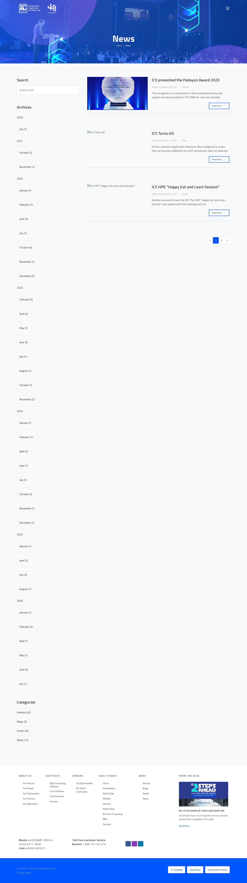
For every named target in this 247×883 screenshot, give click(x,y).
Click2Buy (195, 870)
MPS (105, 819)
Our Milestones (30, 803)
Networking (108, 808)
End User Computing (112, 814)
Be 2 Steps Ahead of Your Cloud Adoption (201, 810)
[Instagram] (134, 843)
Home (119, 45)
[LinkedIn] (140, 843)
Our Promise (29, 798)
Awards (146, 783)
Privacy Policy (24, 872)
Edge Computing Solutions (58, 785)
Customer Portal (217, 870)
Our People (28, 788)
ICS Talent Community (81, 790)
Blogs (146, 788)
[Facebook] (128, 843)
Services (54, 801)
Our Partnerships (31, 793)
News (145, 798)
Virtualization (109, 788)
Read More (217, 105)
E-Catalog (176, 870)
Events (146, 793)
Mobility (106, 798)
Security (107, 803)
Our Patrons (29, 783)
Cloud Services (57, 796)
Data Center (108, 793)
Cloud (105, 783)
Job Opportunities (84, 783)
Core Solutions (57, 791)
